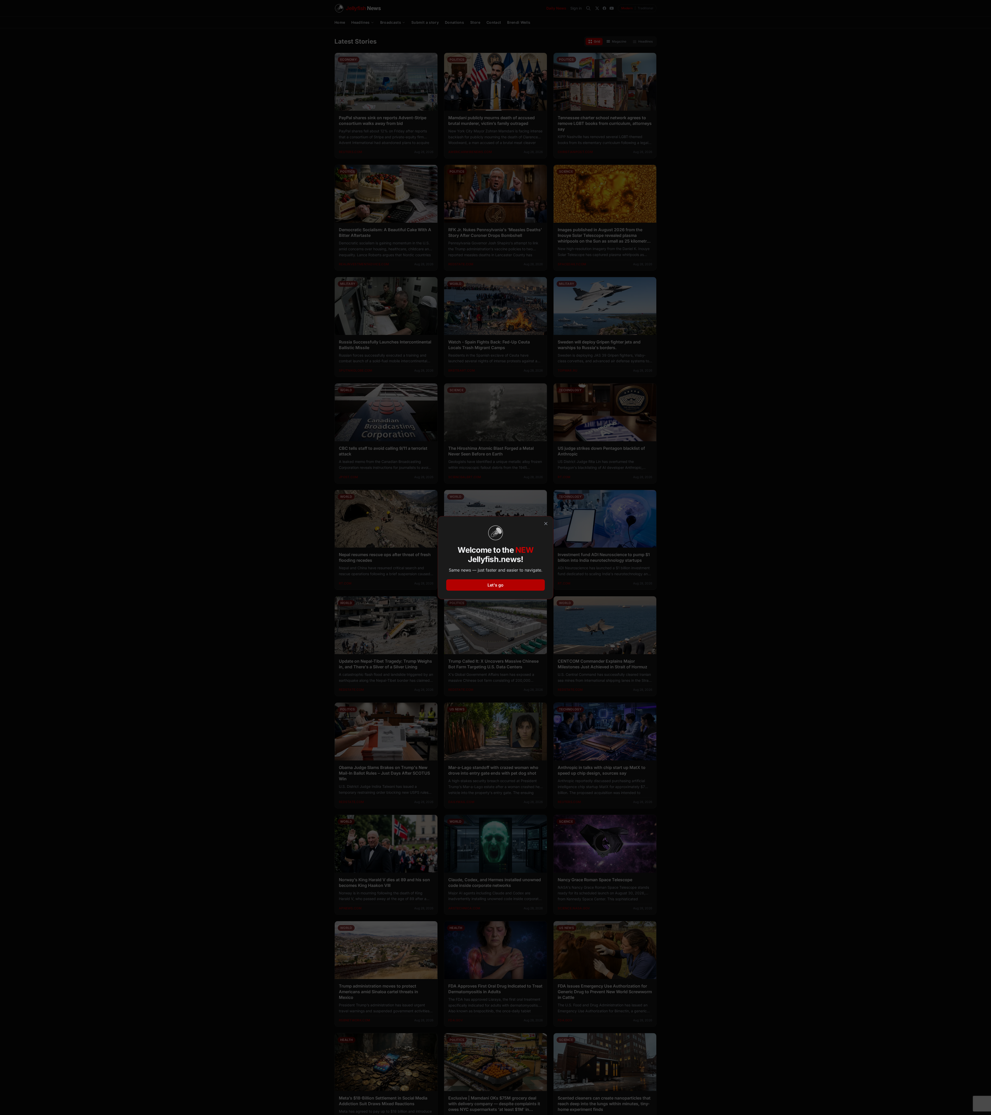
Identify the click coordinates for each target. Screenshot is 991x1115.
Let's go (495, 585)
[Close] (546, 523)
